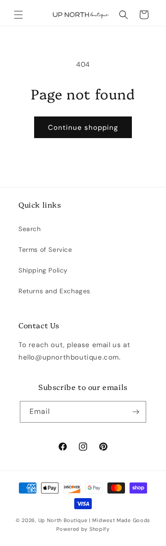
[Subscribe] (135, 412)
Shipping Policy (43, 270)
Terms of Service (45, 249)
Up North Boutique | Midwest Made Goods (94, 520)
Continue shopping (83, 127)
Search (29, 229)
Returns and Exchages (54, 291)
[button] (18, 15)
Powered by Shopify (83, 529)
